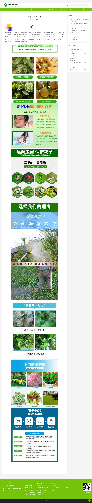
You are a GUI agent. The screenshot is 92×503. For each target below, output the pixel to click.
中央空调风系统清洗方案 (79, 55)
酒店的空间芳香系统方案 (79, 64)
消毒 (20, 9)
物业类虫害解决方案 (79, 69)
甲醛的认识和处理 (74, 25)
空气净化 (41, 9)
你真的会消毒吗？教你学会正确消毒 (78, 30)
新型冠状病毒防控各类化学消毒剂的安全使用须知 (79, 23)
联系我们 (83, 9)
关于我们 (51, 9)
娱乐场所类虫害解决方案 (79, 62)
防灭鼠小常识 (73, 28)
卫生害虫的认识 (73, 37)
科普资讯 (72, 9)
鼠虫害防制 (30, 9)
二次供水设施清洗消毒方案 (79, 49)
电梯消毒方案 (79, 58)
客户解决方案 (62, 9)
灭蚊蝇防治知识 (73, 21)
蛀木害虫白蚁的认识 (74, 32)
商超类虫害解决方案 (79, 51)
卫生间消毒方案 (79, 53)
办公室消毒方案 (79, 67)
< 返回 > (34, 471)
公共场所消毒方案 (79, 60)
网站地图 (67, 5)
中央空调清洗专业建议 (75, 39)
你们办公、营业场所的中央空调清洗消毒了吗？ (79, 19)
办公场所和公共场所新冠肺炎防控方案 (78, 35)
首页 (9, 9)
